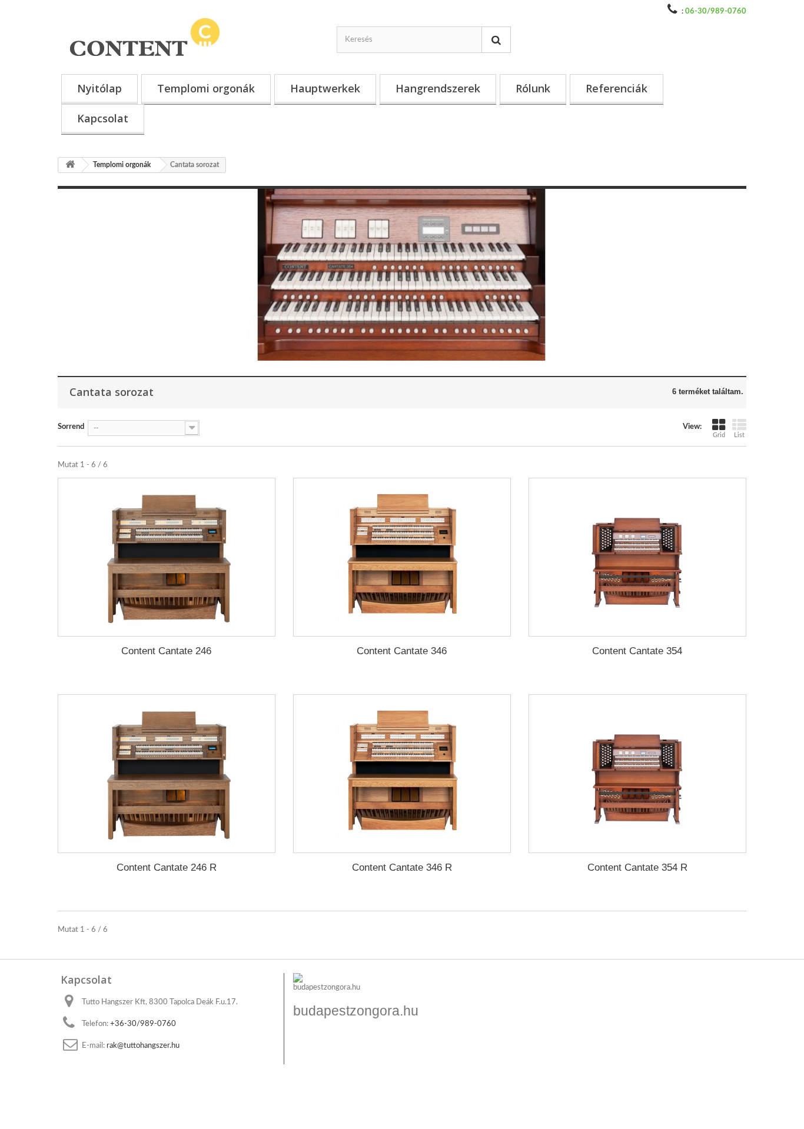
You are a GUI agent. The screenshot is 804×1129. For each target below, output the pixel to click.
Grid (719, 435)
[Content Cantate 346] (402, 557)
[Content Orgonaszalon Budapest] (172, 37)
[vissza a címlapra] (70, 165)
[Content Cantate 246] (167, 557)
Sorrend (71, 427)
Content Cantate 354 (637, 651)
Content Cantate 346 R (402, 867)
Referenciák (616, 88)
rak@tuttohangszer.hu (143, 1046)
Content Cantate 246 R (167, 867)
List (739, 435)
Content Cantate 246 (166, 651)
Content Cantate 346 (402, 651)
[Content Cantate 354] (637, 557)
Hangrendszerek (438, 88)
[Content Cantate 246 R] (167, 773)
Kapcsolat (102, 118)
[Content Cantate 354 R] (637, 773)
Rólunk (533, 88)
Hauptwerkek (325, 88)
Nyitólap (99, 88)
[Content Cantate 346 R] (402, 773)
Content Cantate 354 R (637, 867)
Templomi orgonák (206, 88)
